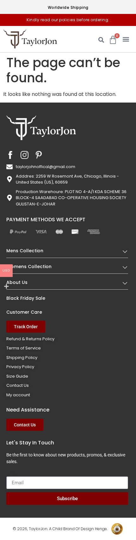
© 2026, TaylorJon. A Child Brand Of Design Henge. (60, 528)
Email (12, 473)
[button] (126, 39)
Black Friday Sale (25, 298)
